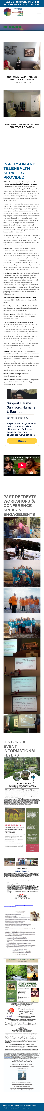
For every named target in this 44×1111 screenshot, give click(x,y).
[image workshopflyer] (22, 934)
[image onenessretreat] (22, 981)
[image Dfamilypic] (22, 527)
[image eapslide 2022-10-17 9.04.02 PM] (22, 685)
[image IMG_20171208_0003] (22, 600)
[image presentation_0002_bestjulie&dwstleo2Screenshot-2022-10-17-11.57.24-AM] (22, 647)
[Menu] (37, 12)
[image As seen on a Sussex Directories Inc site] (22, 549)
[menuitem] (37, 12)
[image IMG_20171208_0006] (22, 574)
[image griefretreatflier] (22, 830)
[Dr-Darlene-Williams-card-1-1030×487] (18, 12)
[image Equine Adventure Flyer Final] (22, 882)
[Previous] (8, 55)
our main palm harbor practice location (22, 78)
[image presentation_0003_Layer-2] (22, 704)
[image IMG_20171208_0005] (22, 625)
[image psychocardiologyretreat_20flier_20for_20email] (22, 1027)
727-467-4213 (33, 4)
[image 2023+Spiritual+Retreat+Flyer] (22, 781)
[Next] (35, 55)
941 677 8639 (18, 245)
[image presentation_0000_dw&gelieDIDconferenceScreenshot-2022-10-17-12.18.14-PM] (22, 666)
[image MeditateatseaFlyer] (22, 1072)
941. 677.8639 (8, 152)
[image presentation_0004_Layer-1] (22, 723)
